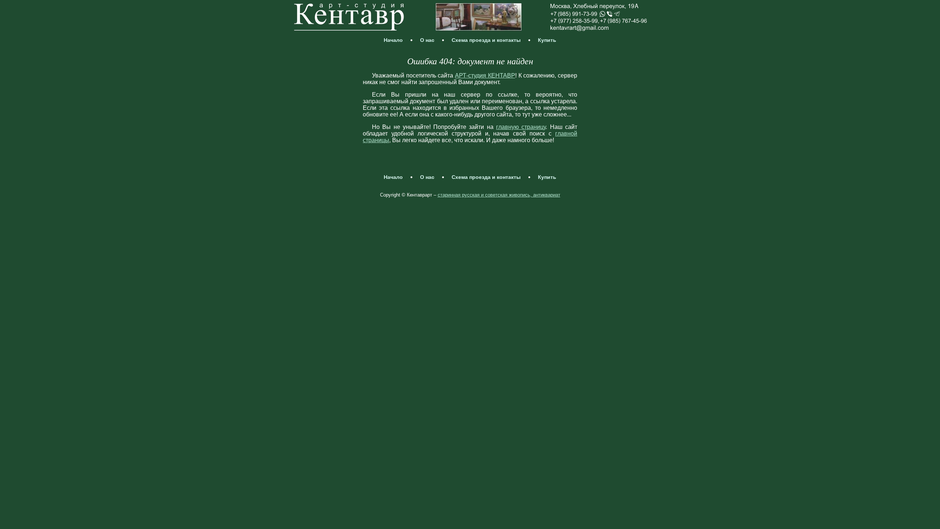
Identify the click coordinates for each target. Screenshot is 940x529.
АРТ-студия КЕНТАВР (485, 75)
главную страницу (521, 127)
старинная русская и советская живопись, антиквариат (499, 195)
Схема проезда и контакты (486, 40)
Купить (547, 40)
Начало (393, 40)
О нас (427, 40)
